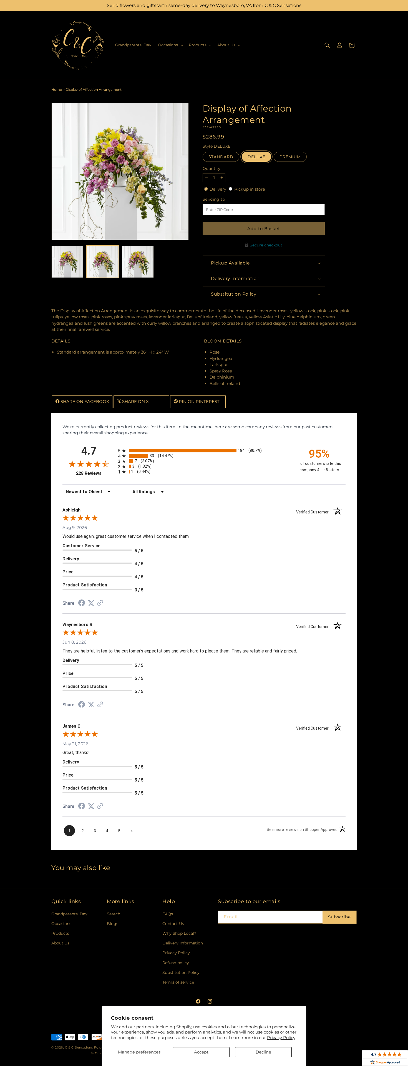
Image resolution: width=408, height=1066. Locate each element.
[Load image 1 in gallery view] (67, 262)
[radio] (204, 450)
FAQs (167, 913)
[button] (170, 45)
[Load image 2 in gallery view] (102, 262)
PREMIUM (290, 156)
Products (60, 933)
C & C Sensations (79, 1047)
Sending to (222, 199)
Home (56, 89)
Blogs (112, 923)
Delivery (218, 189)
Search (113, 913)
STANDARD (220, 156)
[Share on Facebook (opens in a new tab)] (81, 603)
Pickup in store (249, 189)
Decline (263, 1052)
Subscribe (339, 916)
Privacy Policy (281, 1037)
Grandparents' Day (69, 913)
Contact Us (173, 923)
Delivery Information (182, 943)
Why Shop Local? (179, 933)
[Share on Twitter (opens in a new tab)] (91, 603)
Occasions (61, 923)
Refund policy (175, 962)
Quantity (211, 168)
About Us (60, 943)
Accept (201, 1052)
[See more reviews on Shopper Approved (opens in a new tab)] (100, 603)
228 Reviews (95, 473)
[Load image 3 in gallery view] (138, 262)
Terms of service (178, 982)
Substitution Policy (181, 972)
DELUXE (256, 156)
